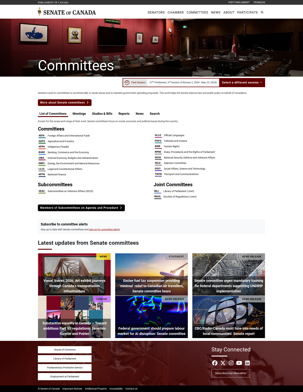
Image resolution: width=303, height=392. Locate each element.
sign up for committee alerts (104, 229)
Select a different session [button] (241, 82)
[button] (156, 12)
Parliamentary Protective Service (64, 367)
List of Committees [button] (52, 113)
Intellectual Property (96, 388)
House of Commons (65, 349)
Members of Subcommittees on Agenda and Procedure (79, 207)
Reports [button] (124, 113)
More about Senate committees (63, 102)
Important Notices (72, 388)
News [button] (140, 113)
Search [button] (155, 113)
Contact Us (131, 388)
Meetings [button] (79, 113)
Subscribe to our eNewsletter (230, 373)
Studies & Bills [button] (102, 113)
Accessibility (116, 388)
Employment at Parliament (64, 376)
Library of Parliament (64, 358)
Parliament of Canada (53, 2)
